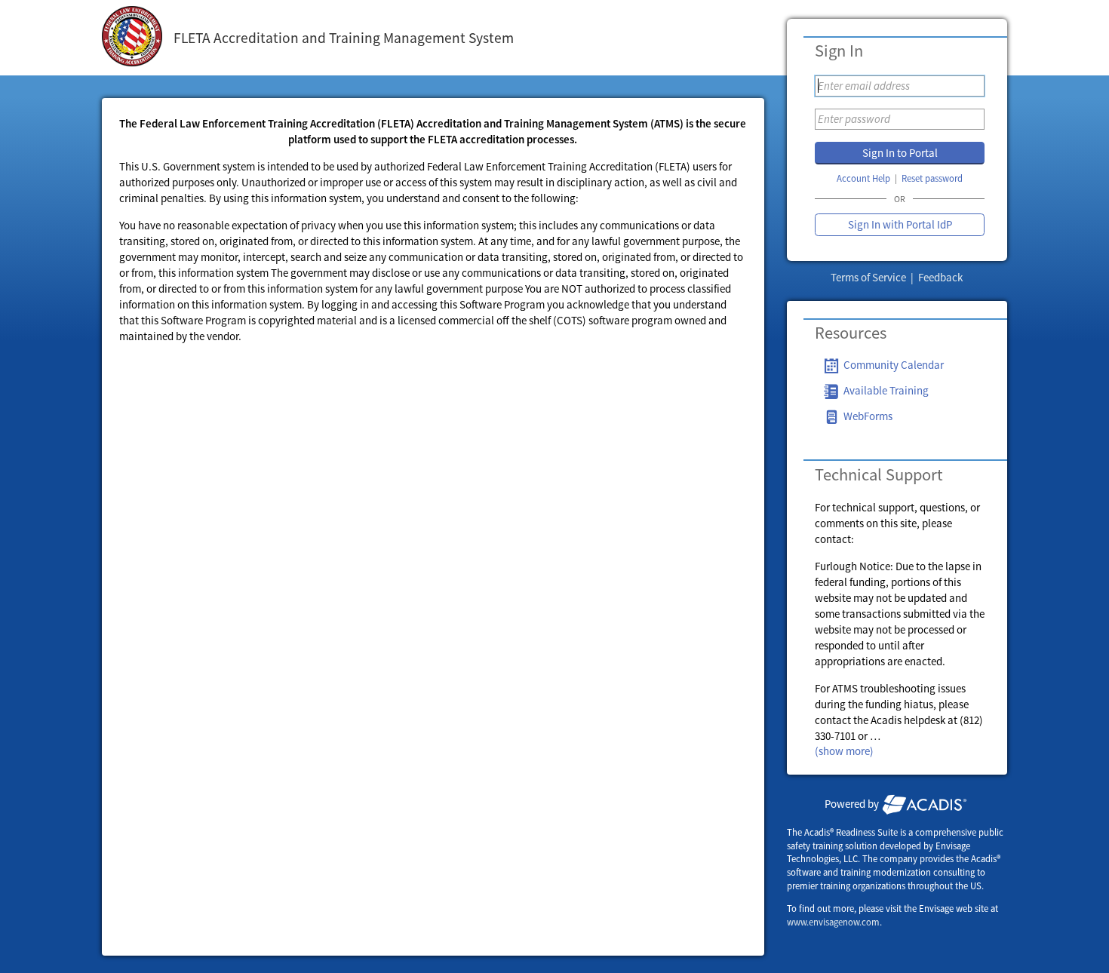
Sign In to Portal (900, 153)
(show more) (844, 751)
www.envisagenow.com (833, 922)
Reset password (932, 178)
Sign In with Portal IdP (900, 224)
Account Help (863, 178)
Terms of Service (869, 277)
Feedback (940, 277)
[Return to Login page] (132, 37)
